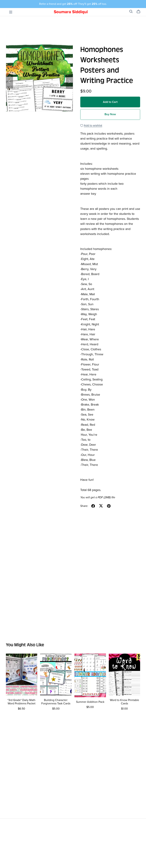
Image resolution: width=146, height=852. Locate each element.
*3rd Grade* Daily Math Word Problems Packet (21, 701)
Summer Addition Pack (90, 702)
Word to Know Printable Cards (124, 701)
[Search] (131, 11)
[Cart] (140, 11)
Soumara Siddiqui (71, 11)
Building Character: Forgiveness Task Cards (55, 701)
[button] (9, 81)
